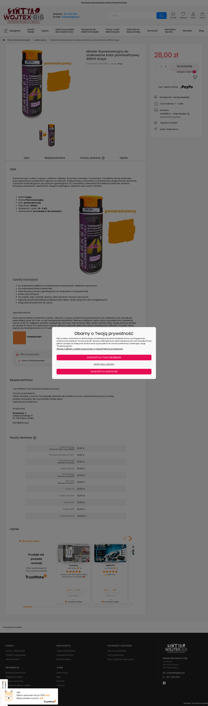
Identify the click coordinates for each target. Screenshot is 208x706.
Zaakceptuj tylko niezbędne (104, 357)
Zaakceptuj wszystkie (104, 371)
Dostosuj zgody (104, 364)
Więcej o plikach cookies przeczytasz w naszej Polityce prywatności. (90, 348)
